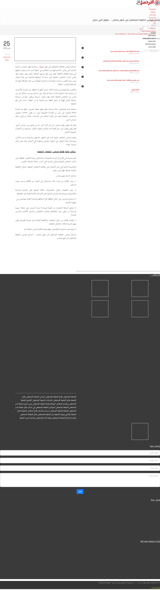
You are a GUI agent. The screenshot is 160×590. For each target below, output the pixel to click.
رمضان (41, 67)
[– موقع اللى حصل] (148, 5)
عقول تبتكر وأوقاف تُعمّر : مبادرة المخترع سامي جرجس (124, 51)
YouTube (153, 15)
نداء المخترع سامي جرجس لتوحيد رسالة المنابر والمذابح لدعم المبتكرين (121, 61)
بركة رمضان (144, 31)
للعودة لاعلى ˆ (155, 587)
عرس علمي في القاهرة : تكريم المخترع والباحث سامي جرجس (123, 80)
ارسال (80, 491)
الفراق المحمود (135, 90)
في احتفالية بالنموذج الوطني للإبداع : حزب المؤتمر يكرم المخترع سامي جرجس (119, 70)
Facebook (152, 9)
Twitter (153, 12)
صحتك (7, 60)
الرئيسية (153, 28)
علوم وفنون (152, 41)
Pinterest (152, 17)
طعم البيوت (152, 46)
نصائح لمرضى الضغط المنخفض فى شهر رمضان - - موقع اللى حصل (135, 33)
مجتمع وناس (152, 35)
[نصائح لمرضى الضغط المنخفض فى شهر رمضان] (46, 49)
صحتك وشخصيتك (150, 44)
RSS (154, 23)
